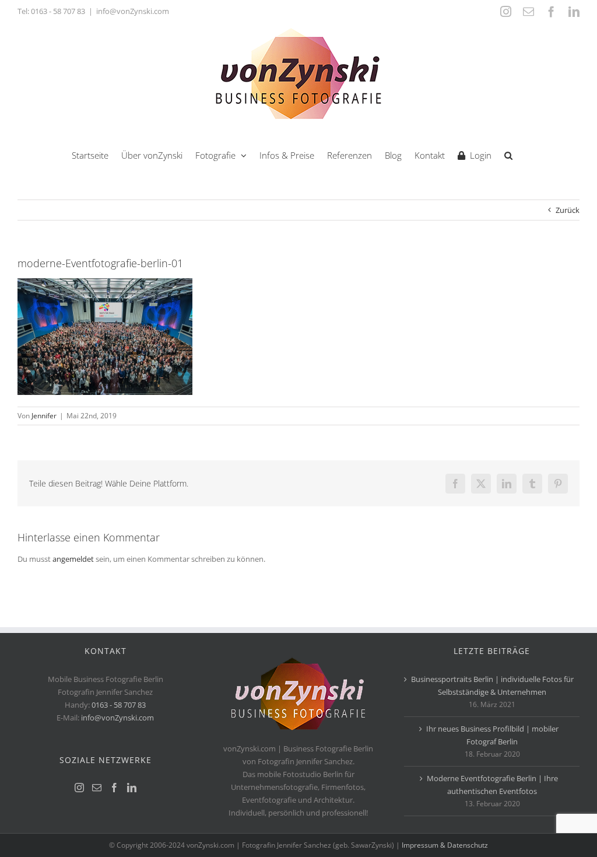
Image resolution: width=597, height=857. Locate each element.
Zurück (568, 210)
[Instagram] (79, 787)
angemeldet (73, 559)
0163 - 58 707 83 (58, 11)
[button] (508, 154)
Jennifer (44, 416)
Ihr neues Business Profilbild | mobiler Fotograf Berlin (492, 735)
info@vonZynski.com (132, 11)
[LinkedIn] (131, 787)
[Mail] (96, 787)
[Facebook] (114, 787)
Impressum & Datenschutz (445, 845)
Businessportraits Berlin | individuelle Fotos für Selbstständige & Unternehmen (492, 685)
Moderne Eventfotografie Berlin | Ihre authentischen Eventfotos (492, 784)
